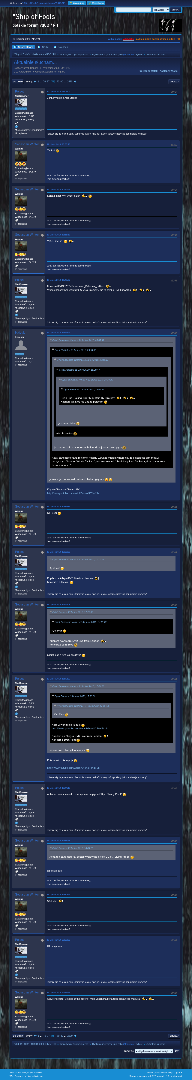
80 (61, 81)
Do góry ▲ (177, 1072)
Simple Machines (35, 1072)
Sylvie (139, 54)
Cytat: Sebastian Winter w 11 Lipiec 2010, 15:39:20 (87, 379)
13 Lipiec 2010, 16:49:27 (58, 280)
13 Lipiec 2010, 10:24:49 (58, 189)
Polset (19, 91)
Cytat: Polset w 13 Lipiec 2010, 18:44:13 (72, 848)
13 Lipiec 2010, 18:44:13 (58, 788)
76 (44, 81)
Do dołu (18, 82)
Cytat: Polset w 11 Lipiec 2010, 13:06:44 (84, 389)
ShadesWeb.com (35, 1076)
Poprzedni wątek (148, 71)
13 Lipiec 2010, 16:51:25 (58, 333)
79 (58, 81)
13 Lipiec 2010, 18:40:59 (58, 679)
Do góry (18, 1036)
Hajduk (20, 332)
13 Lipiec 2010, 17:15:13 (58, 507)
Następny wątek (169, 71)
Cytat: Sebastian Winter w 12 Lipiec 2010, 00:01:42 (78, 340)
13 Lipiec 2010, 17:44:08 (58, 604)
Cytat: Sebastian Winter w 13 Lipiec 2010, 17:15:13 (78, 559)
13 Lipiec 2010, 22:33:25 (58, 992)
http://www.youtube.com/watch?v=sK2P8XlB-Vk (80, 728)
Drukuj (174, 82)
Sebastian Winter (27, 144)
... (41, 81)
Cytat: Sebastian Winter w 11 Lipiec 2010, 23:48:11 (82, 360)
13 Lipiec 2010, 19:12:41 (58, 894)
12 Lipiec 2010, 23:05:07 (58, 91)
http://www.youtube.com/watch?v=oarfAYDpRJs (73, 493)
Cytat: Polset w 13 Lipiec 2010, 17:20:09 (72, 612)
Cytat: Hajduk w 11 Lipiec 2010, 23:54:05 (75, 350)
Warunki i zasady (163, 1072)
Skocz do (129, 1051)
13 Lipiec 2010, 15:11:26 (58, 235)
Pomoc (150, 1072)
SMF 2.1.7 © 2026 (18, 1072)
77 (48, 81)
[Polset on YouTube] (16, 126)
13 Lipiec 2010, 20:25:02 (58, 940)
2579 (69, 81)
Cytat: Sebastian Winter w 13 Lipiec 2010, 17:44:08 (78, 686)
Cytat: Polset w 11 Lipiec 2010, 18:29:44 (79, 370)
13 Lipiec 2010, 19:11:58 (58, 840)
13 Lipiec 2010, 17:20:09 (58, 552)
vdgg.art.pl (128, 39)
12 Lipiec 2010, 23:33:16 (58, 144)
